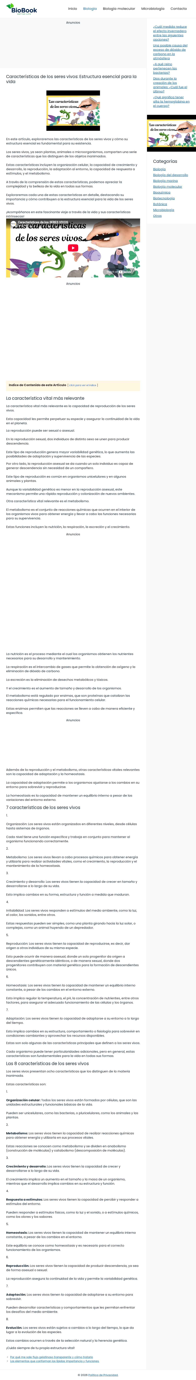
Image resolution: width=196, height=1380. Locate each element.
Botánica (160, 204)
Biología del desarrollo (170, 175)
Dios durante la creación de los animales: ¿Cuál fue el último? (170, 85)
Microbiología (152, 8)
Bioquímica (161, 192)
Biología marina (165, 181)
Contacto (179, 8)
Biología (90, 8)
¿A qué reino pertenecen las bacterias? (165, 68)
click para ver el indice (82, 385)
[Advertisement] (73, 45)
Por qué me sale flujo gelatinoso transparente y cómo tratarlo (51, 1357)
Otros (157, 216)
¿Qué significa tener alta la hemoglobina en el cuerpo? (171, 101)
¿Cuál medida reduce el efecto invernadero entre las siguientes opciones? (170, 33)
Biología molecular (119, 8)
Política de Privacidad (103, 1375)
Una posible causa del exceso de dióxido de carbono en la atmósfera (170, 51)
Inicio (72, 8)
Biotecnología (164, 198)
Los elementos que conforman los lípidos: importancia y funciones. (54, 1361)
